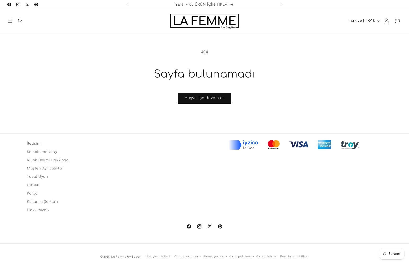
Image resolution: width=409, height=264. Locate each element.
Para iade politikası (294, 256)
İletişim (33, 143)
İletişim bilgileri (158, 256)
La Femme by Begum (126, 256)
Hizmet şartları (214, 256)
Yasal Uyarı (37, 176)
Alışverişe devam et (204, 98)
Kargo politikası (240, 256)
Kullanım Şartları (42, 201)
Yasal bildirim (266, 256)
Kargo (32, 193)
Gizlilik (33, 185)
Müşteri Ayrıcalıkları (46, 168)
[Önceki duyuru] (127, 4)
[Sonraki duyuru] (281, 4)
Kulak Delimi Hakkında (48, 160)
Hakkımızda (38, 210)
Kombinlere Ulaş (42, 152)
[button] (10, 21)
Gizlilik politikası (186, 256)
